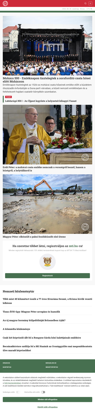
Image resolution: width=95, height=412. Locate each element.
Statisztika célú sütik (32, 392)
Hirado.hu (6, 363)
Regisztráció (47, 276)
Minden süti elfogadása (47, 399)
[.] (5, 3)
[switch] (18, 392)
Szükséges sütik (9, 392)
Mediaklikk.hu (51, 363)
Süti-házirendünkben (12, 383)
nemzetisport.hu (52, 367)
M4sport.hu (7, 367)
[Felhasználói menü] (90, 3)
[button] (85, 3)
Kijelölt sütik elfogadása (48, 407)
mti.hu (73, 246)
